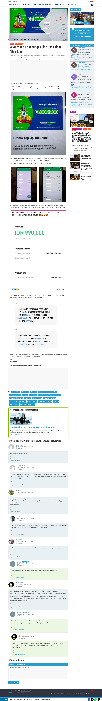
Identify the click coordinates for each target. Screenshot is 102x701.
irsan (22, 55)
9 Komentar (27, 55)
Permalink (20, 448)
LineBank (40, 57)
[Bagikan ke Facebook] (89, 699)
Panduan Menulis (48, 4)
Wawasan (63, 4)
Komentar (77, 45)
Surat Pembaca (27, 4)
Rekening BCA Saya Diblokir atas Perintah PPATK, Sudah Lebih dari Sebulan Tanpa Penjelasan (81, 57)
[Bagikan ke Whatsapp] (95, 699)
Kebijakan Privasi (64, 693)
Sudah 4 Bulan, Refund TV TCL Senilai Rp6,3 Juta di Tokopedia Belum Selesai (86, 157)
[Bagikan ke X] (92, 699)
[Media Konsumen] (10, 4)
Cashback (45, 55)
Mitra (79, 74)
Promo (43, 57)
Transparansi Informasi (51, 59)
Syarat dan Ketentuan (32, 59)
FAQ (86, 693)
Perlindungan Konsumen (79, 693)
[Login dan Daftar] (92, 5)
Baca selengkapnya (15, 434)
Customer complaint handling (54, 55)
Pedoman (71, 693)
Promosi (47, 57)
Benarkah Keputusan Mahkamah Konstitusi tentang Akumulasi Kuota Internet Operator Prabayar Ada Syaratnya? (86, 166)
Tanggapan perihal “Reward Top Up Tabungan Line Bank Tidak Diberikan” (33, 427)
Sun (78, 92)
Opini (57, 4)
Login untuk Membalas (16, 460)
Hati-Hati (74, 129)
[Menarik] (10, 456)
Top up (38, 59)
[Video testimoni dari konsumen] (82, 18)
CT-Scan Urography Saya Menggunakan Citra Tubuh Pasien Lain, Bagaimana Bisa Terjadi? (82, 87)
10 (81, 171)
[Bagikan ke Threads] (99, 699)
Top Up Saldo (43, 59)
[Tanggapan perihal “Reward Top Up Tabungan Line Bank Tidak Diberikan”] (21, 413)
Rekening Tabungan (60, 57)
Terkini (88, 45)
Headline (80, 129)
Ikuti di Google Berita (17, 83)
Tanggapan (37, 4)
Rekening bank (53, 57)
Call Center (40, 55)
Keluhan (12, 43)
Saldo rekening (24, 59)
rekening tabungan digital (15, 59)
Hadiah (14, 57)
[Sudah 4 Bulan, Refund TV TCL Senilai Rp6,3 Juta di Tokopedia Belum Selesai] (75, 154)
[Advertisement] (38, 70)
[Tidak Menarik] (10, 458)
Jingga (83, 143)
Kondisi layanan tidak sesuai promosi (29, 57)
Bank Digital (34, 55)
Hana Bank (19, 57)
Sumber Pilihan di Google (32, 83)
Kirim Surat (16, 4)
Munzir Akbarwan (81, 48)
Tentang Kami (72, 4)
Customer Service (16, 395)
